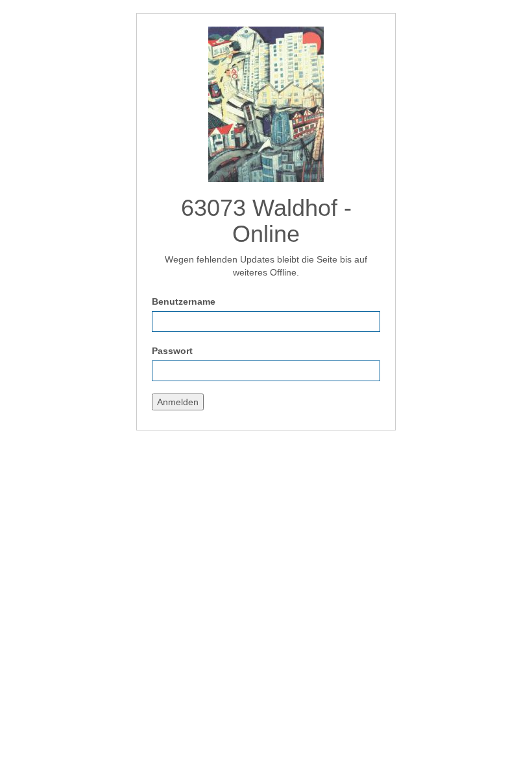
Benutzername (183, 301)
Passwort (172, 351)
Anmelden (178, 402)
